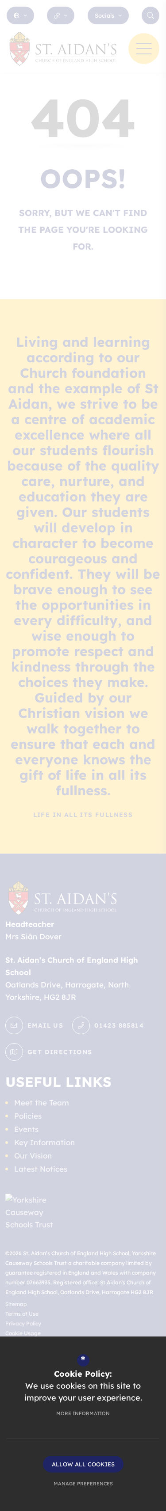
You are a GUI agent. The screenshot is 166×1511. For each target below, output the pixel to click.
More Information (83, 1413)
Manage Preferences (83, 1484)
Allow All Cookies (83, 1464)
